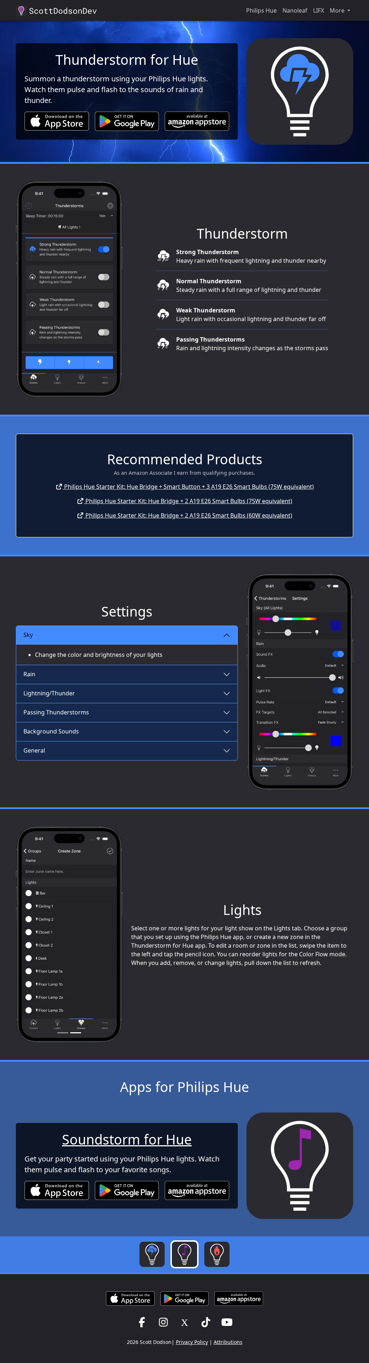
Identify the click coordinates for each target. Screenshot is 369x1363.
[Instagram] (163, 1322)
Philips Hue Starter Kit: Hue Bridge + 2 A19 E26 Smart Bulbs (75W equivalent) (188, 501)
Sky (28, 635)
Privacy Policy (192, 1342)
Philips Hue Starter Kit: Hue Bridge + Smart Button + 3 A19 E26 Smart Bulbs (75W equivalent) (188, 487)
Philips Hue (261, 10)
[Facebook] (142, 1322)
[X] (184, 1322)
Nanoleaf (295, 10)
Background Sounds (51, 731)
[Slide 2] (75, 1033)
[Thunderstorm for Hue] (152, 1254)
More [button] (338, 10)
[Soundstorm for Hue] (184, 1254)
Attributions (228, 1342)
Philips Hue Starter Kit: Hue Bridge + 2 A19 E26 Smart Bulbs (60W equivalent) (188, 515)
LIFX (318, 10)
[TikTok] (206, 1322)
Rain (29, 674)
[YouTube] (227, 1322)
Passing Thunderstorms (56, 712)
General (34, 750)
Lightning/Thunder (49, 693)
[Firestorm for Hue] (217, 1254)
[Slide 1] (62, 1033)
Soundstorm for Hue (127, 1139)
